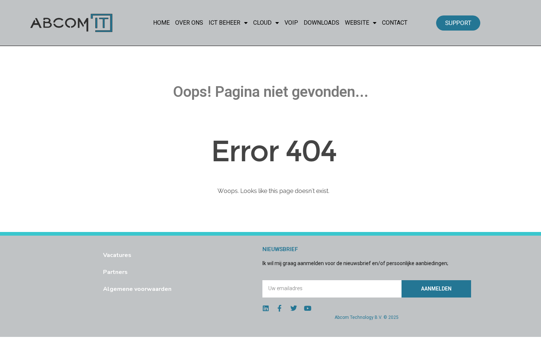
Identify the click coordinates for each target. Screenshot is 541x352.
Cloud (262, 22)
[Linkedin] (265, 308)
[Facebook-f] (279, 308)
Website (357, 22)
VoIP (291, 22)
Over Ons (189, 22)
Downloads (321, 22)
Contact (394, 22)
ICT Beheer (224, 22)
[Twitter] (293, 308)
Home (161, 22)
